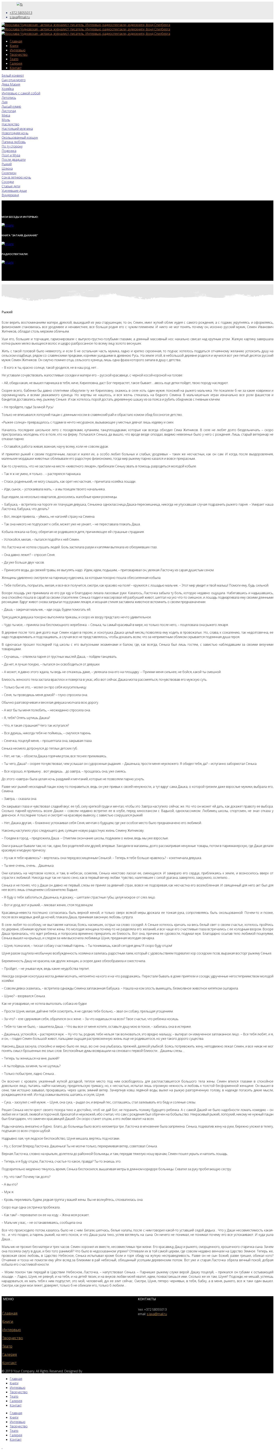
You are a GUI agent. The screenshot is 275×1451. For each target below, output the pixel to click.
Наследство (10, 124)
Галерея (16, 63)
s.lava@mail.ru (20, 17)
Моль (6, 120)
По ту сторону (12, 146)
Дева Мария (11, 84)
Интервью (17, 50)
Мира (6, 115)
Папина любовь (14, 142)
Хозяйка (8, 89)
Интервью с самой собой (21, 93)
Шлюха (7, 168)
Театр (14, 59)
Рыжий (7, 164)
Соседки (8, 182)
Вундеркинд (10, 195)
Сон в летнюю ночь (16, 177)
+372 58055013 (21, 12)
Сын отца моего (14, 80)
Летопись (9, 97)
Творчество (19, 54)
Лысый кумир (11, 106)
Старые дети (11, 186)
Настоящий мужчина (17, 128)
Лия (4, 102)
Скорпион (9, 173)
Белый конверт (13, 75)
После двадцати (14, 159)
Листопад (9, 111)
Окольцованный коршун (20, 137)
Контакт (16, 68)
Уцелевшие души (14, 190)
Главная (16, 41)
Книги (14, 45)
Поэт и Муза (11, 155)
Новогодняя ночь (15, 133)
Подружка (9, 151)
